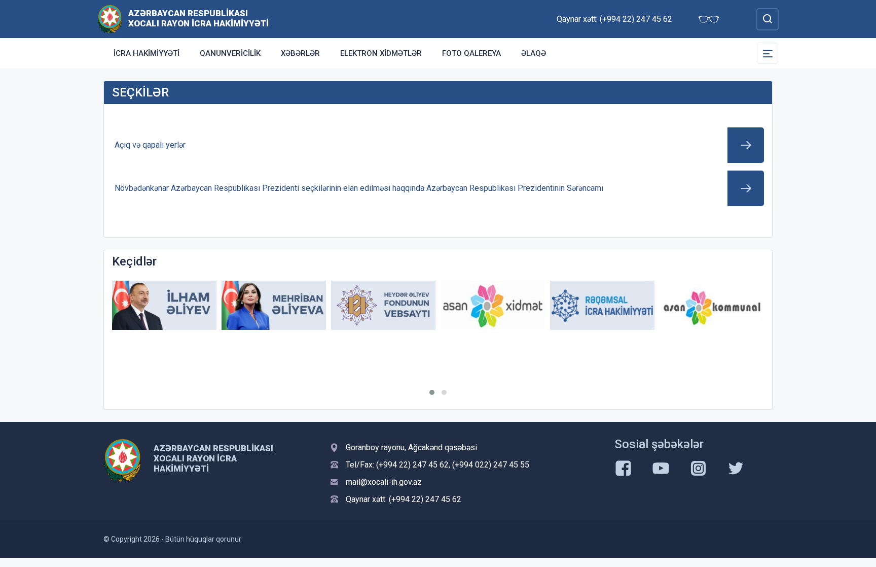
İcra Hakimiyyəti (146, 53)
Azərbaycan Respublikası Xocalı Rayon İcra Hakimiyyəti (198, 18)
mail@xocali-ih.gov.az (384, 482)
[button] (432, 392)
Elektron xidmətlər (381, 53)
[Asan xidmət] (493, 305)
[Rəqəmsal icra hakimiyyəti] (602, 305)
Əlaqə (533, 53)
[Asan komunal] (712, 305)
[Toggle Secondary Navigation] (767, 53)
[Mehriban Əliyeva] (274, 305)
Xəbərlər (300, 53)
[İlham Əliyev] (164, 305)
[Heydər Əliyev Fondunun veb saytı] (383, 305)
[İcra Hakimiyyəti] (109, 18)
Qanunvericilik (230, 53)
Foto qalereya (471, 53)
